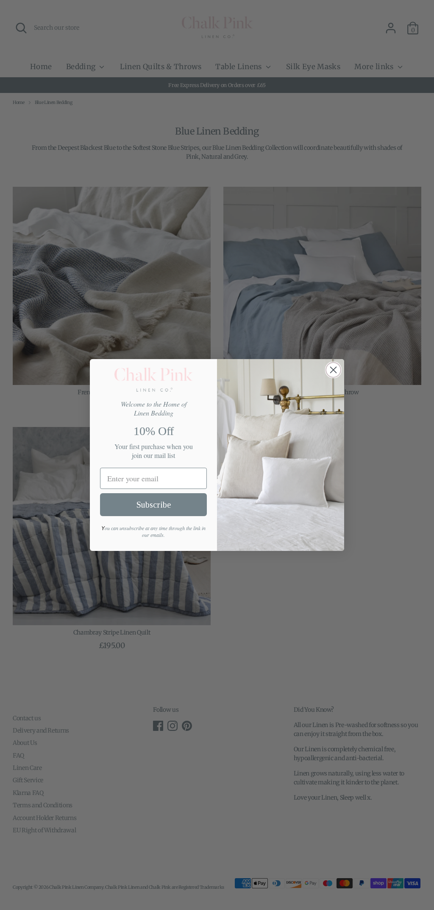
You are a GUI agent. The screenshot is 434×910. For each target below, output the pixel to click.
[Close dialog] (333, 369)
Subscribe (153, 504)
